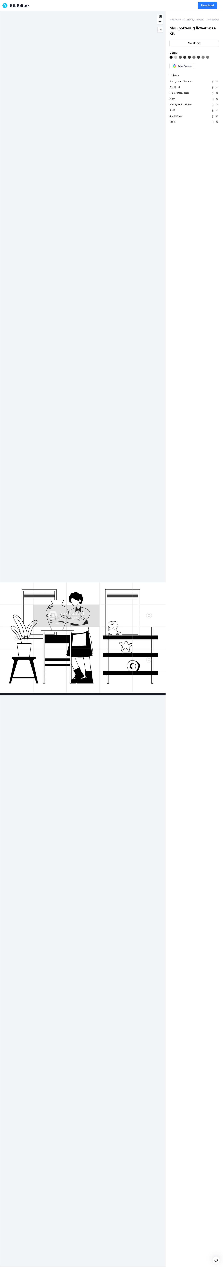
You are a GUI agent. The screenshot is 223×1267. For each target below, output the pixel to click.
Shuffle (192, 43)
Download (207, 5)
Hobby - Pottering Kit (196, 19)
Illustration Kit (176, 19)
